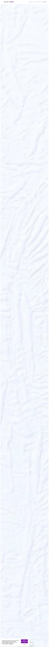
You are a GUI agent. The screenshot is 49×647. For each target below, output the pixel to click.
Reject (24, 642)
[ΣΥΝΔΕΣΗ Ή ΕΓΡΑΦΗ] (30, 643)
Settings (24, 644)
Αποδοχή (24, 640)
